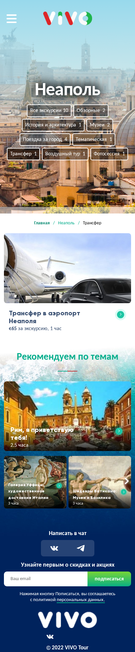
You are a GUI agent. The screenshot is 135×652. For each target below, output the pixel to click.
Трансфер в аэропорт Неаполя (44, 317)
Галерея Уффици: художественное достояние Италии (28, 491)
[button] (8, 481)
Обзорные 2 (91, 110)
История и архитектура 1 (53, 125)
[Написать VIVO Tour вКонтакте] (54, 548)
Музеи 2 (100, 125)
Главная (42, 223)
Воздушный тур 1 (65, 154)
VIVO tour (53, 15)
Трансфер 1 (23, 154)
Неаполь (66, 223)
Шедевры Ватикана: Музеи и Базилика (95, 494)
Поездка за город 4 (45, 139)
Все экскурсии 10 (49, 110)
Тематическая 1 (94, 139)
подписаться (109, 579)
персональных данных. (81, 599)
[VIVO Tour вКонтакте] (50, 637)
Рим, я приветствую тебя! (42, 433)
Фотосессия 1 (109, 154)
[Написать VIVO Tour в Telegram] (81, 548)
